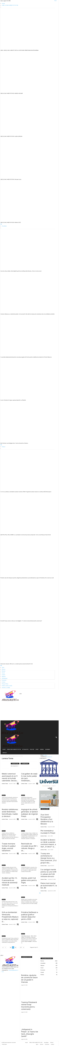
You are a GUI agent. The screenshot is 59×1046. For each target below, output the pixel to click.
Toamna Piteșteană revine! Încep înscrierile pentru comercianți (29, 1005)
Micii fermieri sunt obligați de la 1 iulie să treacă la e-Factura (14, 443)
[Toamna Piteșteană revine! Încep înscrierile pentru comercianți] (29, 993)
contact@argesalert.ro (13, 970)
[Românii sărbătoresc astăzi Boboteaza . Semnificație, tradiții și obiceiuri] (10, 826)
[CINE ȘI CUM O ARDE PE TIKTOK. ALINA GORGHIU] (27, 114)
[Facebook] (2, 971)
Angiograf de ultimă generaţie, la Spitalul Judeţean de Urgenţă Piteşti (29, 812)
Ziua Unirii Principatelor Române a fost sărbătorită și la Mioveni (47, 819)
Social (3, 672)
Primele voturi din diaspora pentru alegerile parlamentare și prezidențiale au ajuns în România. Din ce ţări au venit (27, 577)
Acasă (3, 3)
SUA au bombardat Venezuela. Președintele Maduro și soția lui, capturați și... (10, 916)
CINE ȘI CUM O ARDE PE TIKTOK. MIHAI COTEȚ (10, 222)
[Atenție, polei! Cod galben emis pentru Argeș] (29, 892)
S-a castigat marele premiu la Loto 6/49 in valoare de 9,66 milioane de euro (48, 872)
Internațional (4, 678)
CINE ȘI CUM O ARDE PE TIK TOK (10, 5)
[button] (56, 737)
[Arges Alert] (10, 693)
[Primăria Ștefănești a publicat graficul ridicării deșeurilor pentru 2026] (29, 929)
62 (15, 947)
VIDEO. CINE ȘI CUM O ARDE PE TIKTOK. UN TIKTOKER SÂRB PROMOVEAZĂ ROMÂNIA (19, 50)
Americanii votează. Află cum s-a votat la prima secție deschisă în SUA (16, 663)
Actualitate (4, 226)
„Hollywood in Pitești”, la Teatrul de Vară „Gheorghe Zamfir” (29, 1032)
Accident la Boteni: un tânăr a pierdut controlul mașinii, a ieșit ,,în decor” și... (48, 843)
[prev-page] (0, 224)
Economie (4, 680)
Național (3, 676)
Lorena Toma (5, 783)
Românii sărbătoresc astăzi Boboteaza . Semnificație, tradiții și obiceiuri (10, 812)
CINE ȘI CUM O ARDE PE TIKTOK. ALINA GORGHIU (11, 136)
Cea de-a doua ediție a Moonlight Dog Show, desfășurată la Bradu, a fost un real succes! (20, 271)
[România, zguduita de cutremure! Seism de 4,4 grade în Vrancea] (29, 965)
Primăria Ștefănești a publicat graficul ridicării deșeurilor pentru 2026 (29, 915)
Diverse (3, 669)
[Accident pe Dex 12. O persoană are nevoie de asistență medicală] (10, 894)
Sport (3, 667)
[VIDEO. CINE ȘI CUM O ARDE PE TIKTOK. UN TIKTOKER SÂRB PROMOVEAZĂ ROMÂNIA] (27, 28)
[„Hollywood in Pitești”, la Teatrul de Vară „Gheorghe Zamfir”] (29, 1020)
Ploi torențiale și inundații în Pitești (48, 831)
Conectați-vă (49, 756)
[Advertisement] (40, 691)
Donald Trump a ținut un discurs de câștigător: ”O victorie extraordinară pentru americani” (21, 621)
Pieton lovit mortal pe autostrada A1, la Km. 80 (49, 885)
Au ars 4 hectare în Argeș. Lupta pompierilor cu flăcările (13, 400)
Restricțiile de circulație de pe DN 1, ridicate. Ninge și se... (29, 847)
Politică (3, 446)
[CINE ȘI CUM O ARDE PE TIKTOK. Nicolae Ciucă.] (27, 157)
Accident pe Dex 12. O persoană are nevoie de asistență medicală (9, 881)
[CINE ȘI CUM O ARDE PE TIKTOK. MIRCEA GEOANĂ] (27, 71)
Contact (3, 682)
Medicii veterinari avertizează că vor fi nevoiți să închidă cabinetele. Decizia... (10, 777)
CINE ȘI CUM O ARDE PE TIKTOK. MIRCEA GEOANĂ (11, 93)
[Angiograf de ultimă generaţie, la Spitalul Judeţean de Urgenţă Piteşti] (29, 826)
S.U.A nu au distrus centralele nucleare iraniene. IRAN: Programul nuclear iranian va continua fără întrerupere (25, 491)
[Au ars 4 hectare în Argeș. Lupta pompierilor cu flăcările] (27, 378)
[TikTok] (55, 0)
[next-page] (1, 224)
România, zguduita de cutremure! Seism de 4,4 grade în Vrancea (29, 978)
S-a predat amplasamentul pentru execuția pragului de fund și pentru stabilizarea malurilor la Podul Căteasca (26, 357)
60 (10, 947)
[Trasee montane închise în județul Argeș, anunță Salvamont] (10, 860)
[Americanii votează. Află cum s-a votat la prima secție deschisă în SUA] (27, 642)
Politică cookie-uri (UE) (7, 685)
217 (21, 947)
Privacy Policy (5, 683)
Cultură (3, 674)
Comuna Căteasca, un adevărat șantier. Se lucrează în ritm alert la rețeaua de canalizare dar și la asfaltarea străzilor (27, 314)
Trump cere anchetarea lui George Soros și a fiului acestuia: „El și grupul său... (49, 858)
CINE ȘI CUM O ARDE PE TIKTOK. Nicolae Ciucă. (10, 179)
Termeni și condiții (6, 687)
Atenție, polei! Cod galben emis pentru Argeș (29, 880)
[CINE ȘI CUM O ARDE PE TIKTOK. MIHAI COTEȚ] (27, 200)
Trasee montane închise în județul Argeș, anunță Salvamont (9, 847)
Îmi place (45, 755)
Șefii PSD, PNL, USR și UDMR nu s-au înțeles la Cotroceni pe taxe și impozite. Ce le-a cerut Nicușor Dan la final (25, 534)
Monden (3, 671)
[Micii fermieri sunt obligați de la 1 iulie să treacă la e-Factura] (27, 421)
